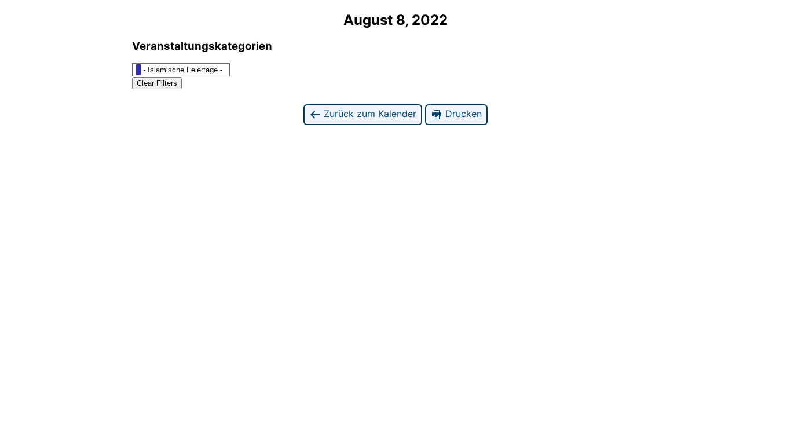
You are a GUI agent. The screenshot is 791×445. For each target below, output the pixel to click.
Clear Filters (157, 83)
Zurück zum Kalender (368, 113)
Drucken (462, 113)
